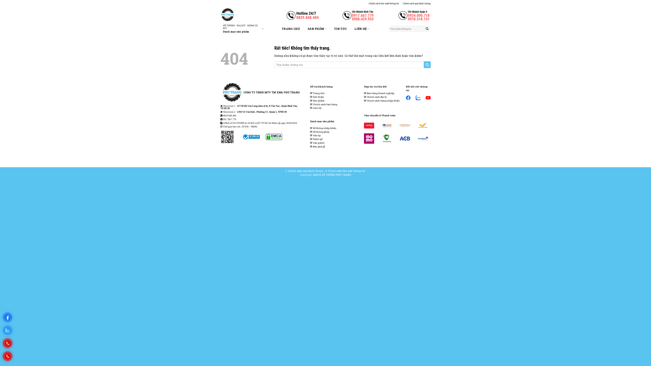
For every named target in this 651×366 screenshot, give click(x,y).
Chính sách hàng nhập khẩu (383, 100)
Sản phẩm (316, 28)
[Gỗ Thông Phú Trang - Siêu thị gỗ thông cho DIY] (238, 15)
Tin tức (340, 28)
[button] (243, 29)
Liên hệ (360, 28)
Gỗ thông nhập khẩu (324, 128)
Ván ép (316, 135)
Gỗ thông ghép (320, 131)
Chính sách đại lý (376, 96)
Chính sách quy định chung (417, 3)
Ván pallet (318, 142)
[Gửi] (427, 29)
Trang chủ (291, 28)
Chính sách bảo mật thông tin (384, 3)
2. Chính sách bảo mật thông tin (345, 170)
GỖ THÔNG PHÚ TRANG (336, 174)
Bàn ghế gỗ (318, 146)
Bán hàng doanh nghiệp (380, 93)
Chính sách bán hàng (324, 104)
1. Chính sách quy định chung (304, 170)
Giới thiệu (318, 96)
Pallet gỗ (317, 139)
